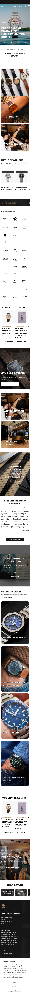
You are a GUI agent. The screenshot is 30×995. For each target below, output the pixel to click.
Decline (14, 986)
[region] (15, 326)
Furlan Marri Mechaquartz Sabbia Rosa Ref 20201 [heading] (8, 331)
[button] (10, 384)
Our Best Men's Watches (14, 638)
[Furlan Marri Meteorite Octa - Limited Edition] (7, 176)
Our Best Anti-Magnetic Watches (14, 779)
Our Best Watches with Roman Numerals (14, 731)
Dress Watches (21, 892)
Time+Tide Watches (21, 326)
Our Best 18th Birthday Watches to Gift (14, 684)
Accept (14, 982)
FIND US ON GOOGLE (9, 927)
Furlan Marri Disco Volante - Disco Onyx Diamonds (21, 187)
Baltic (16, 164)
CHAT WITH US (8, 953)
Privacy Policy (18, 977)
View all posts (8, 597)
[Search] (25, 6)
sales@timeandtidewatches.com (10, 950)
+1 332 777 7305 (5, 948)
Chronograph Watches (7, 892)
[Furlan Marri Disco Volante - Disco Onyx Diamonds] (21, 176)
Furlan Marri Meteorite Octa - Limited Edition (7, 187)
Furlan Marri (6, 164)
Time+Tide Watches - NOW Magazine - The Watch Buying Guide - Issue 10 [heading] (21, 332)
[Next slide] (28, 327)
